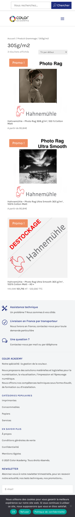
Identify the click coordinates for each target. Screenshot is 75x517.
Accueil (11, 38)
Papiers (6, 413)
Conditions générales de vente (18, 440)
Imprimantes (9, 400)
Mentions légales (11, 453)
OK (13, 511)
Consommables (11, 407)
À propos (7, 433)
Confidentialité (10, 447)
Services (6, 420)
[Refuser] (70, 506)
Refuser (24, 511)
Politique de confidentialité (50, 511)
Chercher (63, 5)
